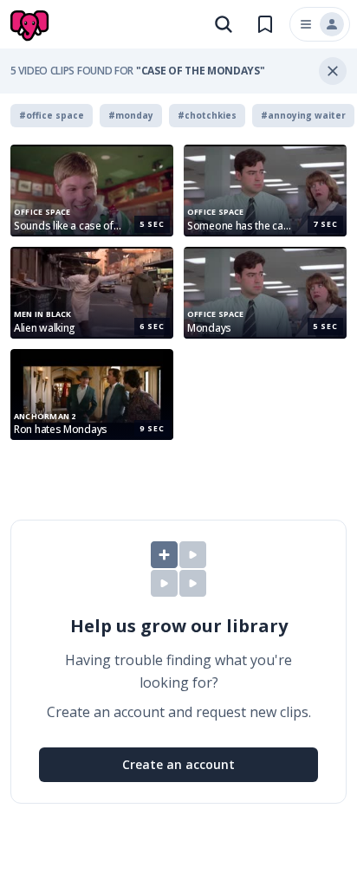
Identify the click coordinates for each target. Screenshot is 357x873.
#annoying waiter (303, 115)
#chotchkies (207, 115)
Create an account (178, 764)
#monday (130, 115)
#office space (51, 115)
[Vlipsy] (31, 26)
